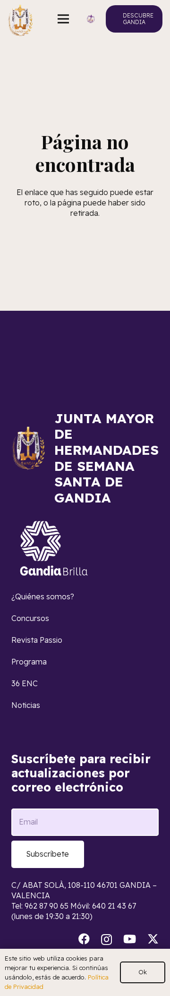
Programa (29, 661)
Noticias (25, 705)
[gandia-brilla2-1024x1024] (54, 548)
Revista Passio (36, 640)
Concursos (30, 618)
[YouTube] (129, 939)
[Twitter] (153, 939)
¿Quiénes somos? (42, 596)
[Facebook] (84, 939)
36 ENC (24, 683)
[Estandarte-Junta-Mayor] (20, 19)
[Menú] (64, 19)
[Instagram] (106, 939)
